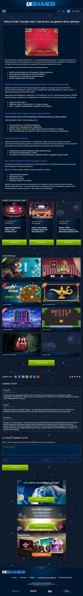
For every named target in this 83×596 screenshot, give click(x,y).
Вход (63, 11)
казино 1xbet (21, 88)
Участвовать (41, 554)
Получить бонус (41, 499)
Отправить (15, 467)
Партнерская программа (41, 585)
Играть (21, 272)
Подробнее (14, 242)
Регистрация (75, 11)
